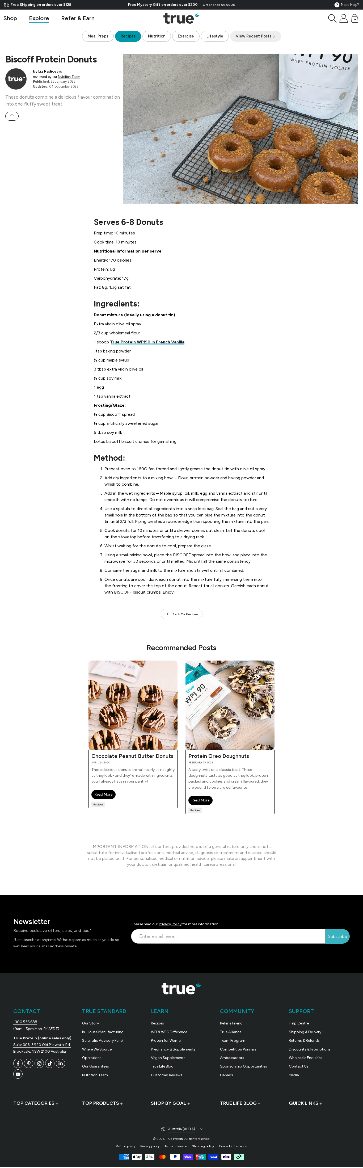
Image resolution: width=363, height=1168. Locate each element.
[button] (332, 18)
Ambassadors (232, 1058)
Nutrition (156, 36)
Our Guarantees (95, 1066)
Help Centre (299, 1023)
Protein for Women (167, 1040)
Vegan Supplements (168, 1058)
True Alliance (230, 1032)
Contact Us (299, 1066)
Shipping (28, 4)
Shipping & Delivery (305, 1032)
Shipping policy (203, 1146)
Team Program (232, 1040)
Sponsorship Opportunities (243, 1066)
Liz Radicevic (50, 71)
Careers (226, 1075)
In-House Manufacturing (103, 1032)
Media (294, 1075)
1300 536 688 (25, 1022)
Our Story (90, 1023)
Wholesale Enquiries (305, 1058)
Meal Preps (98, 36)
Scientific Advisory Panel (102, 1040)
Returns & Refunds (304, 1040)
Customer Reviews (166, 1075)
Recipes (128, 36)
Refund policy (125, 1146)
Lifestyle (214, 36)
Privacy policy (149, 1146)
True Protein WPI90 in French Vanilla (147, 341)
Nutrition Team (69, 77)
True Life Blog (162, 1066)
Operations (92, 1058)
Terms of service (175, 1146)
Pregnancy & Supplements (173, 1049)
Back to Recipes (186, 614)
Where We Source (97, 1049)
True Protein (174, 1139)
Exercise (186, 36)
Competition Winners (238, 1049)
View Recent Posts (254, 36)
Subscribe (337, 936)
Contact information (233, 1146)
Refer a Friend (231, 1023)
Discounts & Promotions (310, 1049)
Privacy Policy (170, 924)
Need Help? (350, 5)
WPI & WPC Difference (169, 1032)
